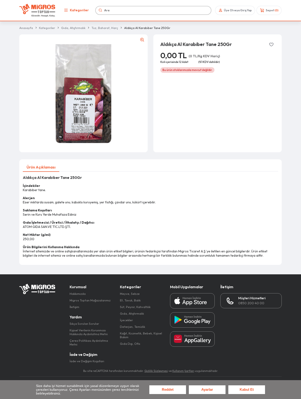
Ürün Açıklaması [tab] (41, 167)
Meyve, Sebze (130, 294)
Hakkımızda (78, 294)
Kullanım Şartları (183, 371)
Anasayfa (26, 28)
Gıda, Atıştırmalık (73, 28)
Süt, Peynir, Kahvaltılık (135, 307)
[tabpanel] (150, 216)
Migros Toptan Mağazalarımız (90, 300)
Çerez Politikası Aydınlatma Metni (89, 342)
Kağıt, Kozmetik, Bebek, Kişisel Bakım (141, 335)
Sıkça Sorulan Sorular (84, 323)
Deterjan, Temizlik (132, 327)
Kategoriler (79, 10)
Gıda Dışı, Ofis (130, 344)
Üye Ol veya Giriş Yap (238, 10)
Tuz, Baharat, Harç (104, 28)
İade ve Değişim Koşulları (87, 361)
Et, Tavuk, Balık (130, 300)
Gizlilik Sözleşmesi (156, 371)
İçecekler (126, 320)
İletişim (74, 307)
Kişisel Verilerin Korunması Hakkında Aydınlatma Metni (89, 332)
